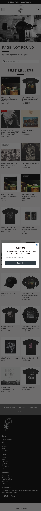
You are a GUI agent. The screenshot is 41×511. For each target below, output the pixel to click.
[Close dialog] (37, 245)
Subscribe (20, 263)
